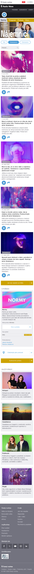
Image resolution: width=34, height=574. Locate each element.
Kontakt (20, 522)
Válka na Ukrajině (7, 511)
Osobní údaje (12, 569)
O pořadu (5, 289)
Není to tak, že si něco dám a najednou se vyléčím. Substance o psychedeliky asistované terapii (16, 168)
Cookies (3, 569)
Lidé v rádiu (21, 516)
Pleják (4, 486)
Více (28, 20)
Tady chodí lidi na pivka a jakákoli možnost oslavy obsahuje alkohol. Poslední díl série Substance (14, 78)
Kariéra (20, 519)
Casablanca (6, 422)
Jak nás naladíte (23, 511)
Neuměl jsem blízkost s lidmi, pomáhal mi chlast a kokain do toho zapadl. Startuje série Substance (17, 259)
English (30, 569)
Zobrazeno (25, 42)
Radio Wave (28, 334)
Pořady (21, 20)
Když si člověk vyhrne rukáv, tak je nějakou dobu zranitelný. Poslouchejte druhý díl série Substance (16, 214)
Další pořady (7, 369)
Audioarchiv (23, 9)
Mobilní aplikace (7, 536)
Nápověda (21, 514)
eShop (4, 519)
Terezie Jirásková (7, 344)
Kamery (31, 9)
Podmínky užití (21, 569)
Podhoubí (5, 453)
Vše (4, 42)
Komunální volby (7, 514)
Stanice (4, 516)
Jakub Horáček (7, 342)
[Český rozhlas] (6, 2)
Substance (13, 42)
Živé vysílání (5, 528)
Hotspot (5, 390)
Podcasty (5, 533)
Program (15, 9)
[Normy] (17, 30)
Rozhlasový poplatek (24, 524)
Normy (4, 309)
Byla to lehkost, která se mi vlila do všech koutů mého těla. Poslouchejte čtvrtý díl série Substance (17, 123)
